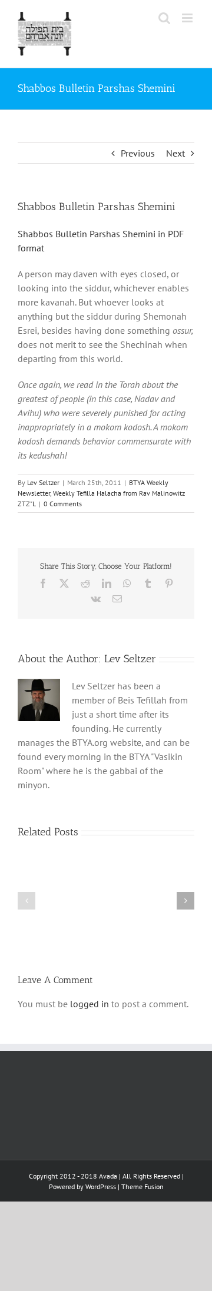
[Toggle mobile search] (164, 18)
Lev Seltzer (43, 482)
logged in (89, 1004)
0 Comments (63, 503)
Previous (138, 153)
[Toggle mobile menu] (188, 18)
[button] (26, 901)
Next (175, 153)
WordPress (100, 1186)
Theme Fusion (142, 1186)
